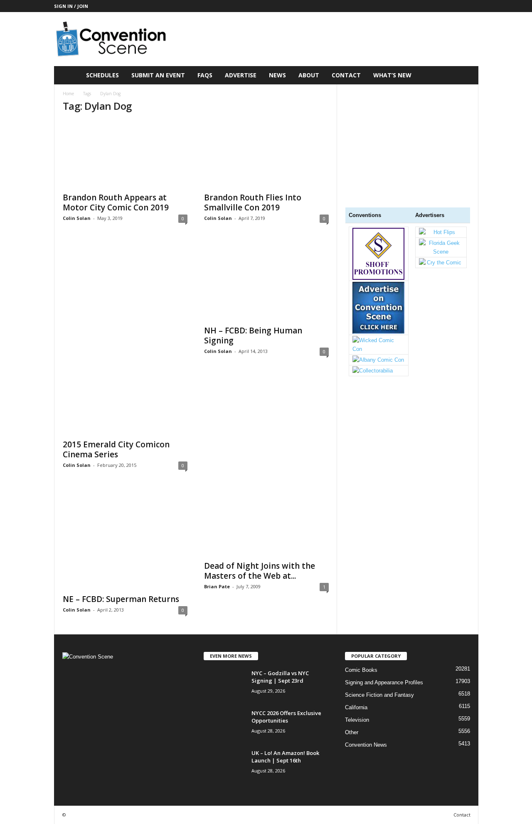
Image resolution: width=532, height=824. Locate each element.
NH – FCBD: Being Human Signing (253, 335)
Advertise (240, 75)
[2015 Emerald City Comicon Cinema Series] (125, 338)
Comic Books (361, 670)
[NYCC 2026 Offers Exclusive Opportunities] (224, 724)
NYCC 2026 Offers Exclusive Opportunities (286, 716)
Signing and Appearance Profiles (384, 682)
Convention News (366, 745)
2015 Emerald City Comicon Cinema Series (116, 449)
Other (351, 732)
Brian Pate (217, 586)
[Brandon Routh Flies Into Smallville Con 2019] (266, 154)
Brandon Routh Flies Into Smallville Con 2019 (252, 202)
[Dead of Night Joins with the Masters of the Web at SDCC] (266, 522)
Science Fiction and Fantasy (379, 695)
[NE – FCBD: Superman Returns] (125, 539)
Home (68, 93)
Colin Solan (77, 218)
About (308, 75)
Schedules (102, 75)
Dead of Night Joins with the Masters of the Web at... (259, 570)
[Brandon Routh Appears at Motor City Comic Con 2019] (125, 154)
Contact (346, 75)
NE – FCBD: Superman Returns (121, 599)
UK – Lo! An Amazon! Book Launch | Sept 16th (285, 756)
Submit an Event (158, 75)
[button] (466, 75)
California (356, 707)
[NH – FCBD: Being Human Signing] (266, 281)
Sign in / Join (71, 6)
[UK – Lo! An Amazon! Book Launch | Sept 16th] (224, 764)
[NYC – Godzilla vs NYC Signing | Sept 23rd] (224, 685)
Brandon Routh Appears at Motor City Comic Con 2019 (116, 202)
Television (357, 720)
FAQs (204, 75)
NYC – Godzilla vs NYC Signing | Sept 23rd (280, 676)
